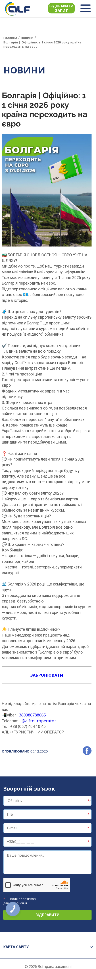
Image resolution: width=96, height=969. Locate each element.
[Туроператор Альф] (17, 8)
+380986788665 (31, 715)
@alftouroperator (39, 720)
